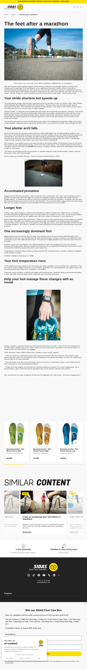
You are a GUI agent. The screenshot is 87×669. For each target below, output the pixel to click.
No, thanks (9, 658)
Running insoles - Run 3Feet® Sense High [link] (42, 450)
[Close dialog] (85, 604)
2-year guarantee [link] (23, 549)
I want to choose (24, 658)
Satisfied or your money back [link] (63, 549)
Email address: (10, 634)
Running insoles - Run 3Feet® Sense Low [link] (69, 450)
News (13, 14)
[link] (78, 7)
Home (6, 14)
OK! (39, 658)
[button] (74, 7)
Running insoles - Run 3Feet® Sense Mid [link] (15, 450)
